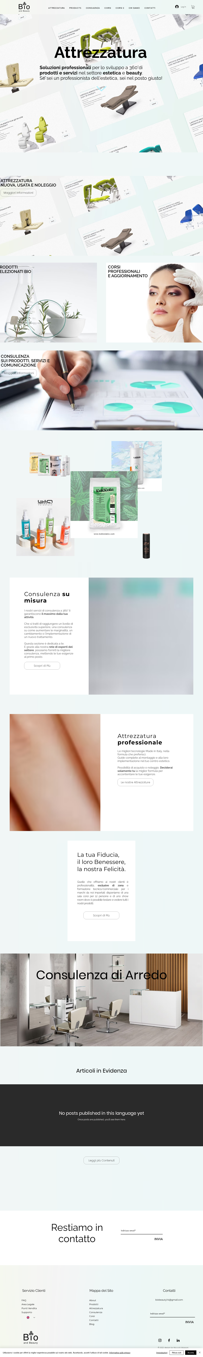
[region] (45, 527)
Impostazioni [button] (161, 1352)
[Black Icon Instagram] (160, 1340)
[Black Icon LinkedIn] (178, 1340)
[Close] (199, 1352)
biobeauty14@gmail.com (169, 1299)
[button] (193, 7)
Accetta (191, 1352)
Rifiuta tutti (176, 1352)
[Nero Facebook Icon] (169, 1340)
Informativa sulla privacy (119, 1352)
